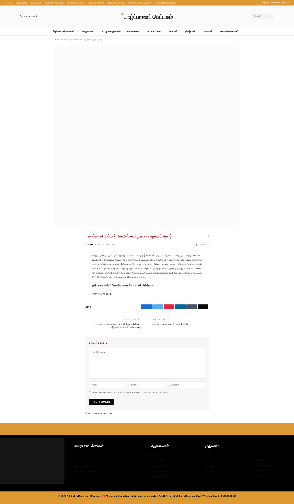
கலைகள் (173, 31)
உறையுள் (209, 465)
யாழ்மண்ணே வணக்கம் (165, 3)
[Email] (60, 294)
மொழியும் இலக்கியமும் (162, 476)
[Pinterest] (60, 287)
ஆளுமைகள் (88, 31)
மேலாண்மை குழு (82, 476)
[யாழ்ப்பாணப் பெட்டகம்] (147, 16)
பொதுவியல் (157, 455)
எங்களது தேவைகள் (54, 3)
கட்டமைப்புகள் (154, 31)
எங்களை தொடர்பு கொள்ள (139, 3)
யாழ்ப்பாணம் (21, 3)
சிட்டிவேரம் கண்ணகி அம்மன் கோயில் (170, 324)
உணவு (208, 455)
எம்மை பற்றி (36, 3)
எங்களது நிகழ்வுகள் (75, 3)
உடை (207, 460)
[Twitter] (60, 271)
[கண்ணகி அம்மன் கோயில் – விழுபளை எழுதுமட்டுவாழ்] (147, 229)
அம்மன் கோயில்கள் (202, 245)
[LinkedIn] (60, 279)
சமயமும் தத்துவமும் (161, 460)
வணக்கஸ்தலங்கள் (229, 31)
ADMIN (90, 245)
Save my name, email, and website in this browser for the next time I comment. (131, 392)
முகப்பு (9, 3)
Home (57, 40)
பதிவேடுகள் (262, 475)
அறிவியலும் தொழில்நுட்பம (164, 471)
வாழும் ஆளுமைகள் (111, 31)
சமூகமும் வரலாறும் (160, 465)
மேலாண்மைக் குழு (116, 3)
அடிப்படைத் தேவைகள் (63, 31)
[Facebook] (60, 263)
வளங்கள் (208, 31)
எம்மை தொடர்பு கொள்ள (85, 471)
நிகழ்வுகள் (190, 31)
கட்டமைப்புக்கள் (212, 476)
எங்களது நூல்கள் (96, 3)
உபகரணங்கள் (132, 31)
